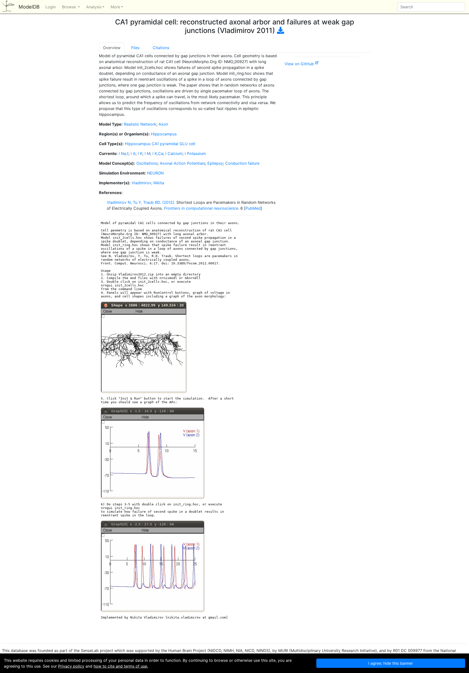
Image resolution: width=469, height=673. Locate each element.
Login (50, 6)
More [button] (115, 6)
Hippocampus (164, 133)
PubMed (253, 208)
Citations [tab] (161, 47)
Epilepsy (215, 163)
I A (133, 153)
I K (140, 153)
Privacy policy (71, 666)
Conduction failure (242, 163)
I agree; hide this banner (390, 663)
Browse (69, 6)
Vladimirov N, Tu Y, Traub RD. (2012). (141, 202)
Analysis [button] (93, 6)
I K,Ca (157, 153)
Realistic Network (140, 124)
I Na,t (123, 153)
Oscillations (147, 163)
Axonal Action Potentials (182, 163)
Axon (163, 124)
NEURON (155, 173)
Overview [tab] (111, 47)
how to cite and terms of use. (121, 666)
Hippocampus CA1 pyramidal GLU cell (160, 143)
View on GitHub (300, 63)
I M (147, 153)
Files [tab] (135, 47)
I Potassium (195, 153)
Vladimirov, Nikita (148, 182)
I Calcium (173, 153)
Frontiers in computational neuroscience (201, 208)
